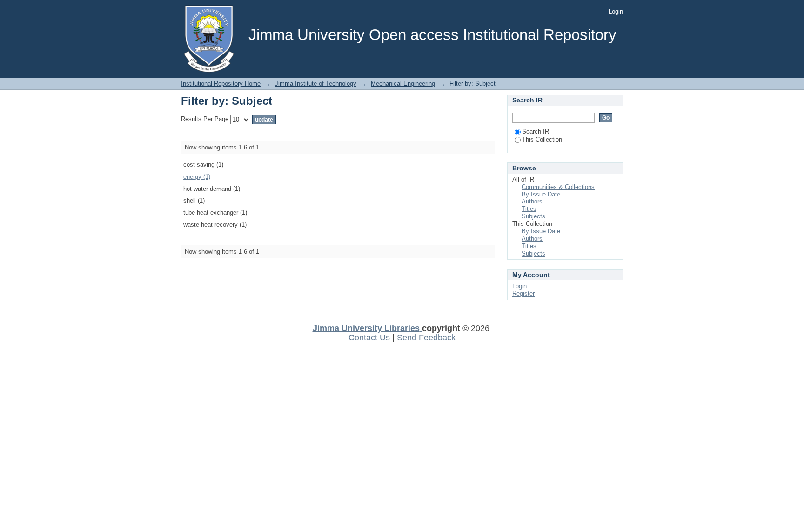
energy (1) (196, 176)
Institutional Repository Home (221, 83)
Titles (529, 208)
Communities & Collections (558, 186)
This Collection (542, 139)
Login (616, 11)
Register (523, 293)
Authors (532, 201)
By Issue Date (541, 194)
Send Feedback (426, 337)
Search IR (535, 131)
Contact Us (369, 337)
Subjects (533, 216)
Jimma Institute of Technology (315, 83)
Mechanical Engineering (403, 83)
